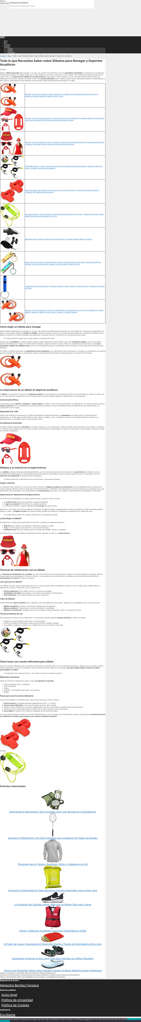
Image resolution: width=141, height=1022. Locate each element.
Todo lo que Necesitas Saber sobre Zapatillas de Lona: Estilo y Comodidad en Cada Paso (32, 977)
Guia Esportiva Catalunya (19, 2)
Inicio (6, 41)
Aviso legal (9, 995)
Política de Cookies (15, 1005)
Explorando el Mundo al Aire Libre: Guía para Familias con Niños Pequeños (53, 958)
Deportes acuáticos (32, 973)
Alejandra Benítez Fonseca (19, 985)
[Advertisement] (70, 21)
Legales (10, 50)
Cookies (10, 48)
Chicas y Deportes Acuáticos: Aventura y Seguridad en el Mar (52, 930)
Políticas (7, 47)
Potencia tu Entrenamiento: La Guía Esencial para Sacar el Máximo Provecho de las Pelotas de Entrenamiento (40, 975)
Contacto (7, 45)
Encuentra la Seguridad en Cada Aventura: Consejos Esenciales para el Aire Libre (52, 890)
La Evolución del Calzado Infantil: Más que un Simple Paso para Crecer (52, 904)
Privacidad (11, 52)
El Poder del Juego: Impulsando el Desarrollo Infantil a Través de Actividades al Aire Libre (53, 944)
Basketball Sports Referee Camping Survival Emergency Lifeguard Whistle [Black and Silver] (58, 239)
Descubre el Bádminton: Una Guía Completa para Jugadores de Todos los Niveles (52, 838)
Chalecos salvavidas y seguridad (12, 973)
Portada (3, 56)
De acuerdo (131, 1019)
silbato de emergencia (47, 973)
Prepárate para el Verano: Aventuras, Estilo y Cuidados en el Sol (53, 864)
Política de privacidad (17, 1000)
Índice (4, 69)
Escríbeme (7, 1015)
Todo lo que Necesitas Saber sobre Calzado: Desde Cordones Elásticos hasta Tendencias (53, 970)
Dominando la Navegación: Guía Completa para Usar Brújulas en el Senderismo (52, 811)
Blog (5, 43)
